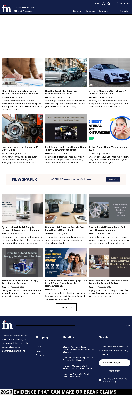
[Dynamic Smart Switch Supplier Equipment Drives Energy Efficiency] (22, 209)
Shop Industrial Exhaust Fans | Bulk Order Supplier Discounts (107, 228)
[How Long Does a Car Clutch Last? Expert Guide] (22, 128)
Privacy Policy (109, 381)
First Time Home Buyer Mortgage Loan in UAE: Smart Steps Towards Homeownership (66, 283)
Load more (65, 307)
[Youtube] (128, 3)
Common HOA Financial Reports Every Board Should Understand (65, 228)
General (5, 97)
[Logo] (6, 8)
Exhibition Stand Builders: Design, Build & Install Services (20, 282)
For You (92, 153)
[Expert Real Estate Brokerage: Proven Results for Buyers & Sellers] (109, 262)
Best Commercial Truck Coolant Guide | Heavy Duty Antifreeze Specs (65, 148)
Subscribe (114, 371)
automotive (50, 97)
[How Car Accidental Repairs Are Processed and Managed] (66, 72)
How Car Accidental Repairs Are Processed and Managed (62, 92)
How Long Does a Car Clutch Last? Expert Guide (76, 375)
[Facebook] (117, 3)
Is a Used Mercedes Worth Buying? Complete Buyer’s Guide (107, 92)
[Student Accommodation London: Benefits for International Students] (22, 72)
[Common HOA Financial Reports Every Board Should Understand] (66, 209)
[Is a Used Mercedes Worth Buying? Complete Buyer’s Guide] (109, 72)
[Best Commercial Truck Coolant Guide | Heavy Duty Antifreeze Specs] (66, 128)
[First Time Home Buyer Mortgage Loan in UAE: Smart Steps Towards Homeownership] (66, 262)
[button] (108, 3)
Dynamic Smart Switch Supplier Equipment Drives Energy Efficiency (20, 228)
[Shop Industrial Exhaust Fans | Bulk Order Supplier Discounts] (109, 209)
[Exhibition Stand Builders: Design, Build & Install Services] (22, 262)
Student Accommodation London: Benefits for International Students (20, 92)
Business (49, 153)
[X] (125, 3)
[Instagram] (121, 3)
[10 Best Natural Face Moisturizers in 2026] (109, 128)
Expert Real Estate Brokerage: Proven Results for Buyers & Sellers (108, 282)
